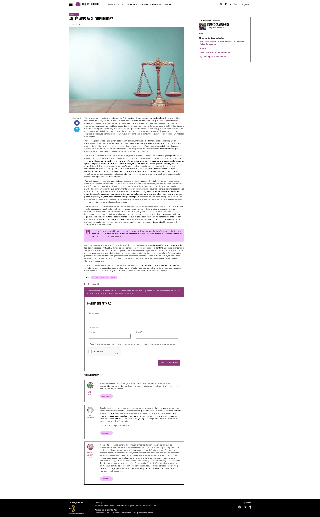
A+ (235, 4)
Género (168, 4)
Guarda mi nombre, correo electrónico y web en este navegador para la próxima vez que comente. (133, 344)
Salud (120, 4)
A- (231, 5)
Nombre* (93, 332)
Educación (157, 4)
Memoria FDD (149, 506)
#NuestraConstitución (104, 506)
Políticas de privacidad (121, 513)
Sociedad (144, 4)
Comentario (94, 313)
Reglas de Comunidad (124, 293)
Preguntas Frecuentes (143, 513)
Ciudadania (132, 4)
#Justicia (74, 14)
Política (111, 4)
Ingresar (246, 4)
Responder (106, 396)
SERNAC (113, 277)
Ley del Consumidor (100, 277)
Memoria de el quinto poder (128, 506)
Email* (139, 332)
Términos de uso (102, 513)
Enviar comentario (169, 362)
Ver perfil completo (216, 28)
